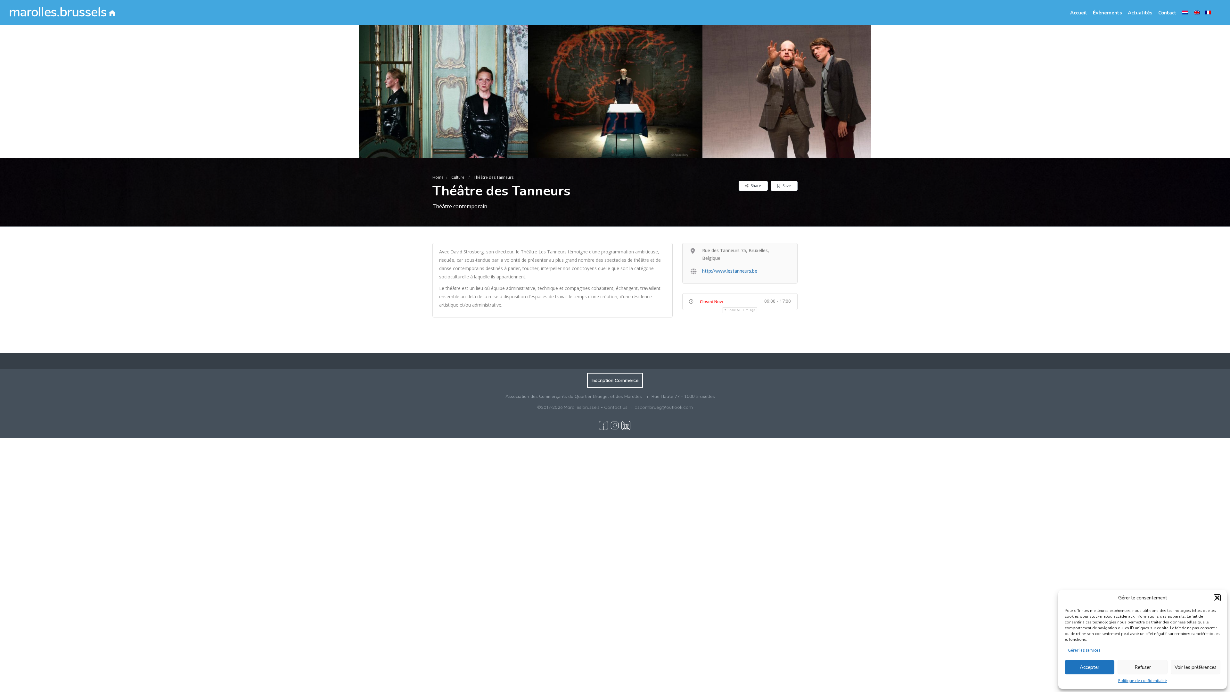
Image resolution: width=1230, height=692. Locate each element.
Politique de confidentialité (1142, 680)
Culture (457, 177)
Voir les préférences (1196, 667)
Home (438, 177)
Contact (1167, 13)
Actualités (1140, 13)
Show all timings (741, 310)
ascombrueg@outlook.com (664, 407)
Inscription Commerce (615, 380)
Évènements (1107, 13)
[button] (1217, 598)
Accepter (1089, 667)
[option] (441, 91)
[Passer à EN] (1197, 12)
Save (786, 185)
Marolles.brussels (582, 407)
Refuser (1143, 667)
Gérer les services (1084, 650)
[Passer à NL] (1185, 12)
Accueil (1078, 13)
